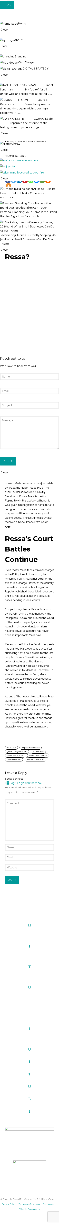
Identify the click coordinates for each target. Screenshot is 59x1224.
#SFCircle (11, 747)
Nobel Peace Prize (15, 755)
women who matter (35, 759)
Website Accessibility (29, 1209)
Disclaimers (48, 1204)
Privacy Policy (9, 1204)
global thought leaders (17, 751)
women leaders (14, 759)
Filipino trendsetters (30, 747)
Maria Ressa (38, 751)
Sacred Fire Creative (38, 755)
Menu (8, 4)
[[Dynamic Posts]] (19, 160)
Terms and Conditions (29, 1204)
